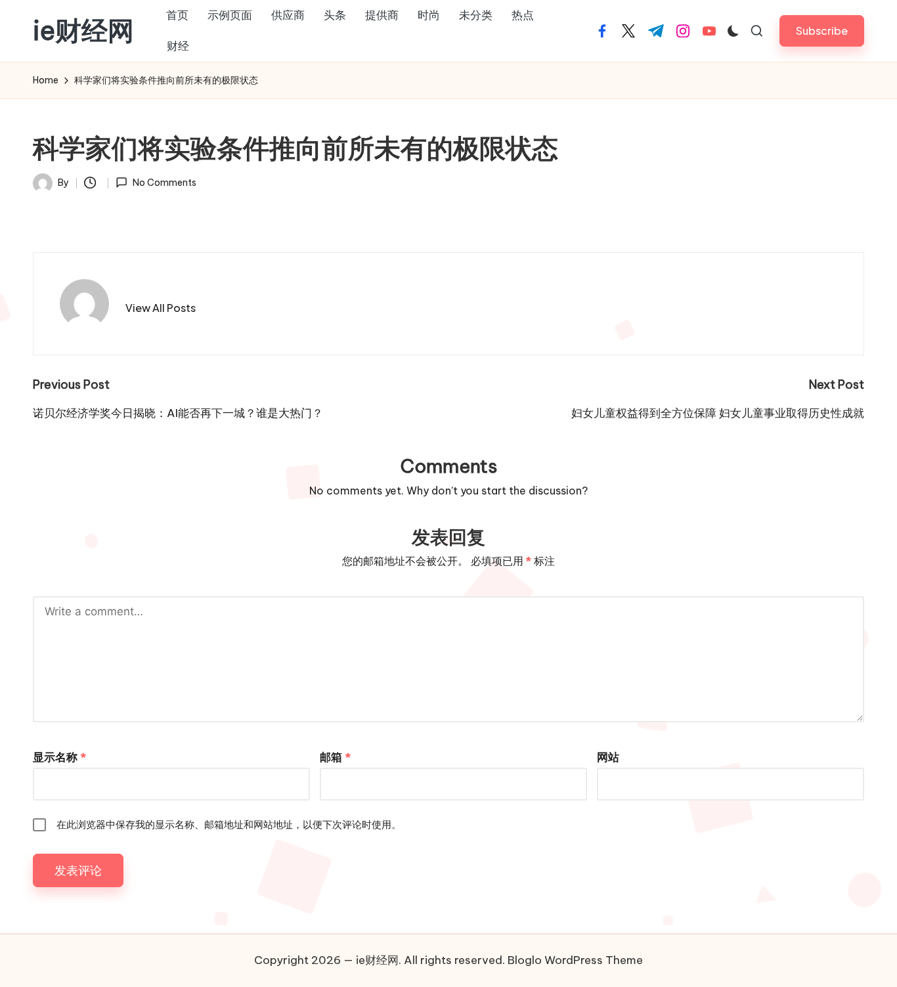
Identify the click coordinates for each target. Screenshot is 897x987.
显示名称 (59, 757)
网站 (608, 757)
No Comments (164, 182)
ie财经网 (83, 30)
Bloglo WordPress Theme (575, 960)
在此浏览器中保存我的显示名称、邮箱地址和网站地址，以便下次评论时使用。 (228, 824)
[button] (821, 30)
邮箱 (335, 757)
